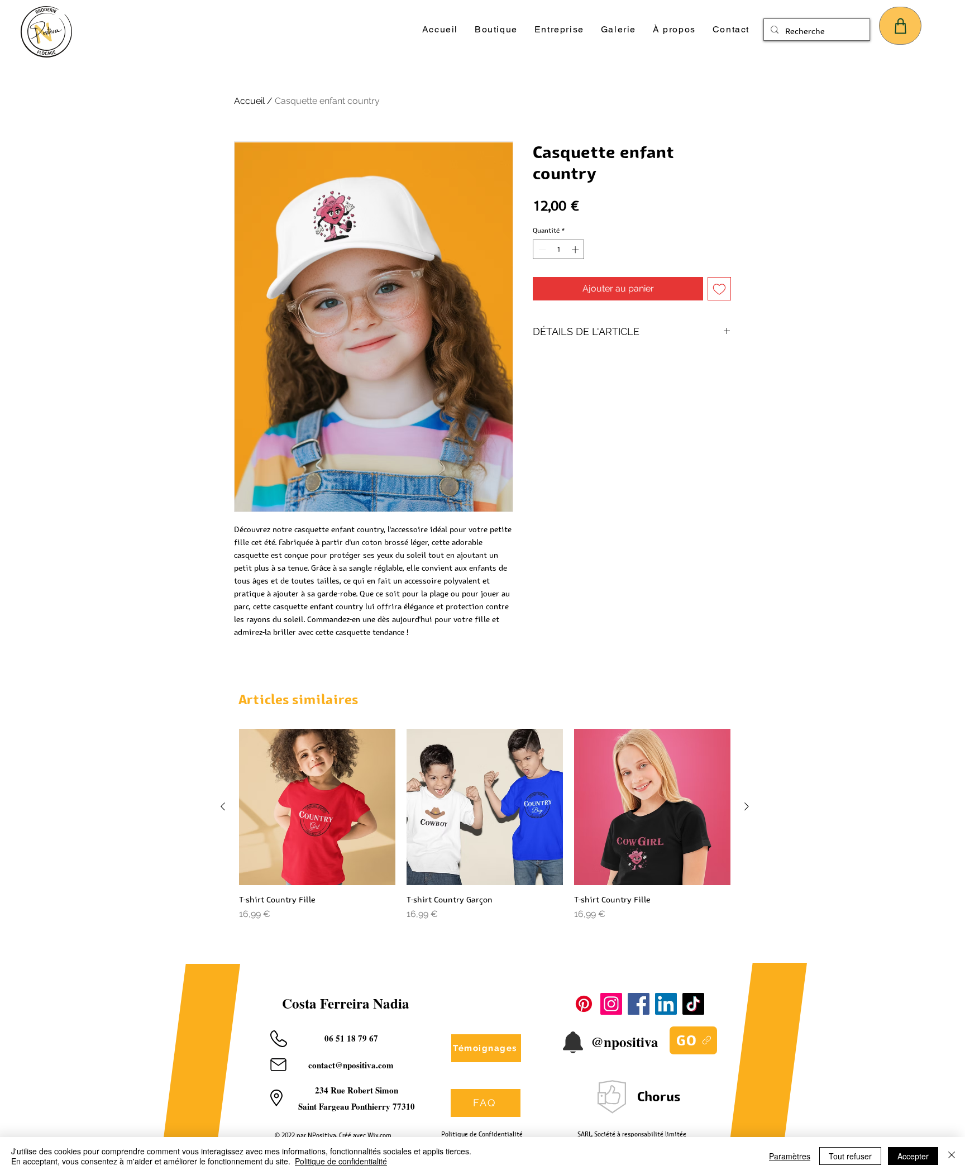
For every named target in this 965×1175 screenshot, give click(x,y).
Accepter (913, 1156)
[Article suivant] (746, 806)
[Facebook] (638, 1004)
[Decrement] (541, 249)
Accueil (249, 100)
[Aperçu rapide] (317, 807)
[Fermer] (951, 1156)
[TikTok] (693, 1004)
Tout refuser (850, 1156)
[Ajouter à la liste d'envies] (719, 288)
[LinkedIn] (666, 1004)
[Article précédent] (223, 806)
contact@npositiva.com (351, 1065)
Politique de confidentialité (341, 1161)
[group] (484, 824)
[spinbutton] (559, 249)
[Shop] (900, 26)
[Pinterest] (584, 1004)
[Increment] (576, 249)
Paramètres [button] (789, 1156)
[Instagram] (611, 1004)
